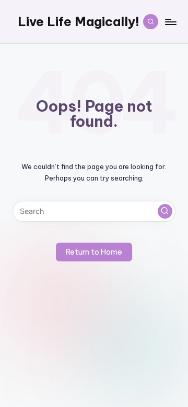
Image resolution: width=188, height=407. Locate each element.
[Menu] (170, 22)
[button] (165, 211)
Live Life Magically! (78, 21)
